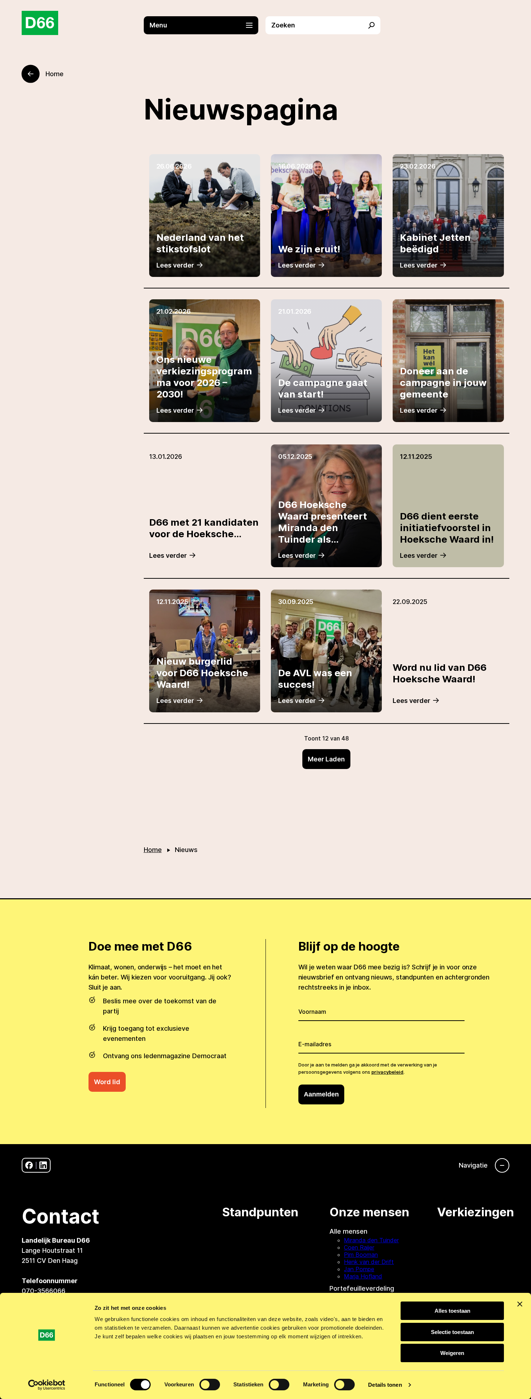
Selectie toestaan (452, 1332)
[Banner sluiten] (519, 1304)
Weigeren (452, 1353)
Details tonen (385, 1385)
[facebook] (29, 1165)
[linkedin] (43, 1165)
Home (153, 849)
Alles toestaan (452, 1311)
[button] (205, 25)
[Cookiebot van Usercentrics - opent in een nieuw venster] (46, 1385)
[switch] (209, 1384)
